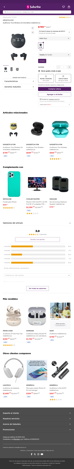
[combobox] (37, 275)
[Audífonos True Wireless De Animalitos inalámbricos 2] (11, 69)
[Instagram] (38, 454)
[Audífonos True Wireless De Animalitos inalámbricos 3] (17, 69)
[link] (13, 137)
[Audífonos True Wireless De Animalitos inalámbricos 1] (6, 69)
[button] (64, 17)
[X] (35, 454)
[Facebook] (31, 454)
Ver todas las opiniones (37, 288)
